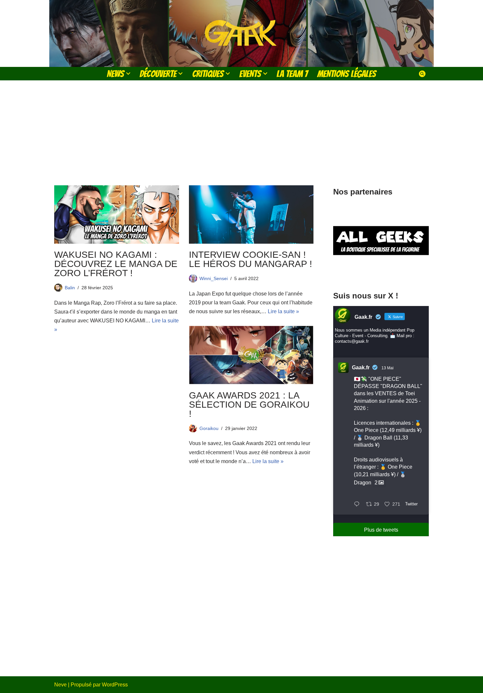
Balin (70, 287)
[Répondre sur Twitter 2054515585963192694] (358, 504)
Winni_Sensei (213, 278)
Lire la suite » (283, 311)
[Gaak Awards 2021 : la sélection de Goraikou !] (251, 355)
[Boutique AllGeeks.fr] (381, 272)
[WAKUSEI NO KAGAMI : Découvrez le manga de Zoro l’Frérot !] (116, 214)
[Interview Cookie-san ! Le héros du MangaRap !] (251, 214)
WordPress (115, 684)
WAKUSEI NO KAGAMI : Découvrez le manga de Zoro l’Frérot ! (115, 264)
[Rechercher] (422, 74)
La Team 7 (292, 74)
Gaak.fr (361, 367)
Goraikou (208, 428)
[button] (128, 73)
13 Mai (387, 368)
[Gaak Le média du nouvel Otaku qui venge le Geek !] (241, 33)
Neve (60, 684)
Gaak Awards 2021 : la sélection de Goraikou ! (249, 404)
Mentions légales (346, 74)
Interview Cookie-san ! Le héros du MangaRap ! (250, 259)
